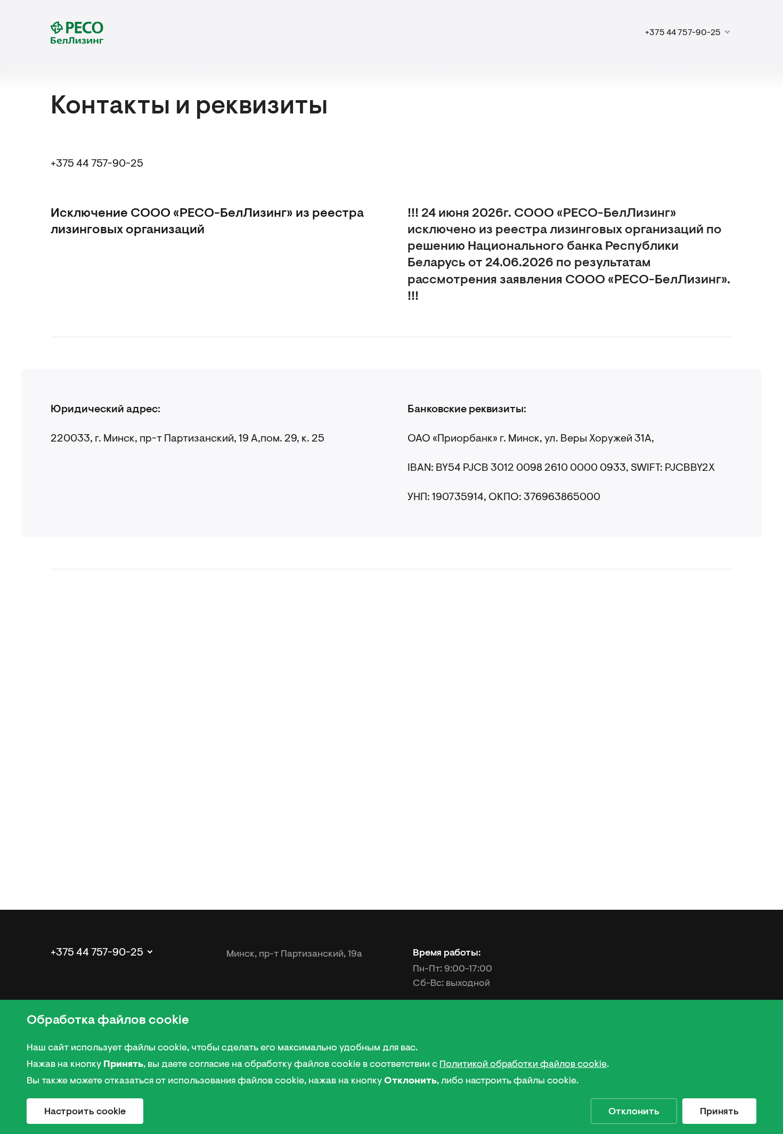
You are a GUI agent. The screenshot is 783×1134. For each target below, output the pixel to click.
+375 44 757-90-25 (97, 163)
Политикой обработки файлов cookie (523, 1064)
